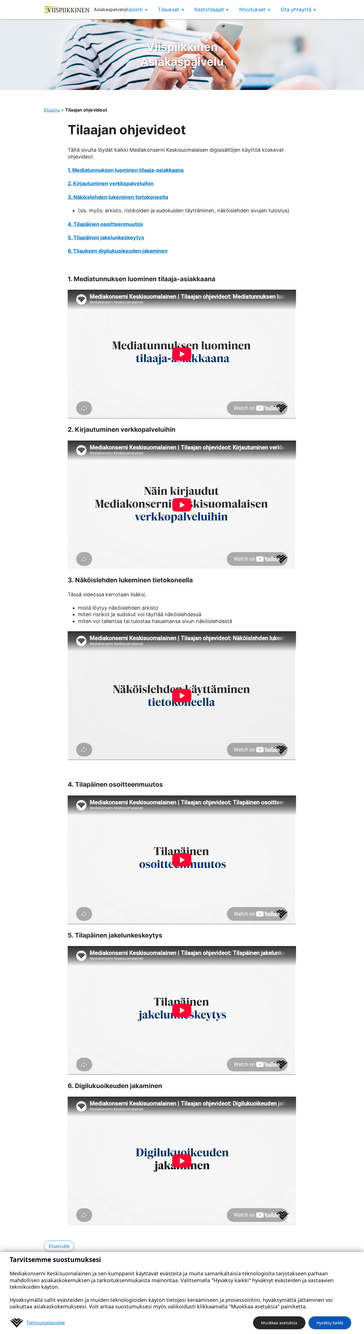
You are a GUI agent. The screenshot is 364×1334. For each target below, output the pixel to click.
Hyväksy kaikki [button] (330, 1322)
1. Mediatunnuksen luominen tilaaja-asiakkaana (125, 170)
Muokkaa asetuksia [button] (279, 1322)
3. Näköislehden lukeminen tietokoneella (118, 197)
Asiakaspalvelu (182, 54)
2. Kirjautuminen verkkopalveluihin (111, 183)
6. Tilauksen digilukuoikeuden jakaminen (117, 251)
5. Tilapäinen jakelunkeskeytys (106, 238)
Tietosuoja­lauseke (45, 1322)
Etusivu (52, 110)
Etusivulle (59, 1246)
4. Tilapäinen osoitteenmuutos (105, 224)
